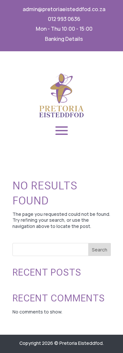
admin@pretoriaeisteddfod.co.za (64, 9)
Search (99, 250)
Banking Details (64, 38)
